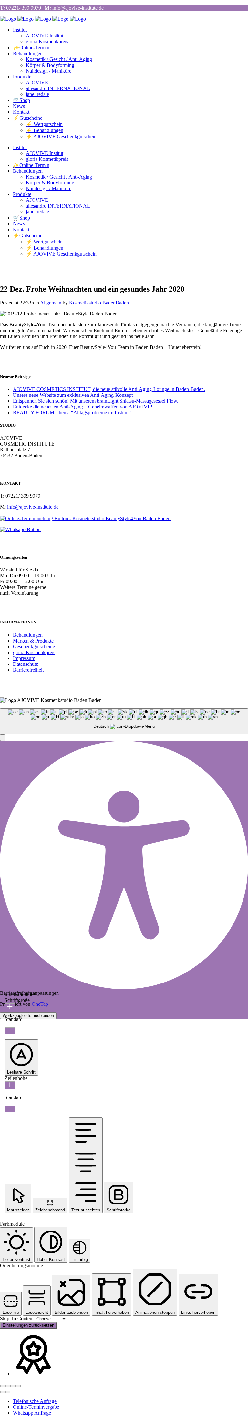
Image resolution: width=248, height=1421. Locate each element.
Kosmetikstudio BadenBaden (99, 302)
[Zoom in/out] (18, 1386)
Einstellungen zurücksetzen (28, 1325)
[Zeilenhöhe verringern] (10, 1109)
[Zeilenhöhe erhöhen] (10, 1085)
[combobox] (124, 721)
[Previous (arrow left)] (2, 1392)
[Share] (7, 1386)
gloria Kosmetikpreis (34, 652)
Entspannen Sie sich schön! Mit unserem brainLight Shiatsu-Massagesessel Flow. (95, 401)
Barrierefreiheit (28, 670)
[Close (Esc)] (2, 1386)
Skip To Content (17, 1318)
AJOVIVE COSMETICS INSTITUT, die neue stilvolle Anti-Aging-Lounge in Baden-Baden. (109, 389)
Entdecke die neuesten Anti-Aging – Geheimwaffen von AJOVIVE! (82, 406)
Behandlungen (28, 635)
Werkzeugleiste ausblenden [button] (28, 1015)
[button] (2, 737)
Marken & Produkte (33, 641)
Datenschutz (25, 664)
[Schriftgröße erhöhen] (10, 1007)
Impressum (24, 658)
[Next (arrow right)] (7, 1392)
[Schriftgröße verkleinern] (10, 1030)
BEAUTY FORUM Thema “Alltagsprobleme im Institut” (72, 412)
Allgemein (50, 302)
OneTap (40, 1004)
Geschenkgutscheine (34, 646)
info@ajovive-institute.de (32, 507)
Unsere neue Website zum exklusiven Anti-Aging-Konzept (73, 395)
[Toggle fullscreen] (13, 1386)
